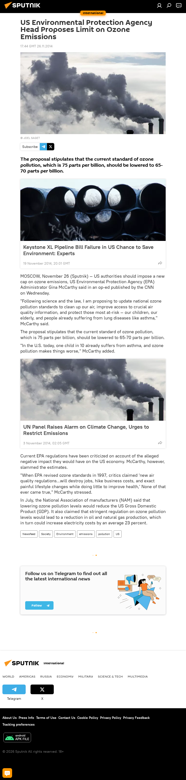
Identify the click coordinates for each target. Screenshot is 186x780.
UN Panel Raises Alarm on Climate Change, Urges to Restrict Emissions (86, 430)
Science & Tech (110, 676)
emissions (86, 534)
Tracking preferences (18, 724)
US (117, 534)
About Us (9, 717)
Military (85, 676)
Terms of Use (46, 717)
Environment (64, 534)
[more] (160, 263)
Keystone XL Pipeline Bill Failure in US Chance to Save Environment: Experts (88, 250)
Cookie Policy (87, 717)
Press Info (26, 717)
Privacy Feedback (136, 717)
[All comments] (7, 773)
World (8, 676)
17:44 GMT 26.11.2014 (36, 46)
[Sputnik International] (23, 9)
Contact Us (66, 717)
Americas (27, 676)
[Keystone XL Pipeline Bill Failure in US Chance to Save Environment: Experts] (93, 210)
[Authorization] (159, 5)
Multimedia (138, 676)
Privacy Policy (110, 717)
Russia (46, 676)
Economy (65, 676)
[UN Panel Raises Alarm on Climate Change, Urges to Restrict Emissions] (93, 390)
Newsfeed (29, 534)
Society (46, 534)
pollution (104, 534)
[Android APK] (17, 738)
